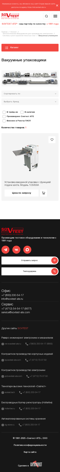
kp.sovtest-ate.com (13, 360)
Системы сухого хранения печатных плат (19, 35)
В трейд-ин (12, 112)
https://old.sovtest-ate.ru (36, 7)
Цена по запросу (21, 193)
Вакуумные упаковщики (48, 35)
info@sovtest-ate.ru (12, 299)
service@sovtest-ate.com (15, 312)
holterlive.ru (10, 409)
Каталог (13, 32)
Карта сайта (30, 452)
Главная (4, 32)
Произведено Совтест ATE (20, 116)
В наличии (30, 112)
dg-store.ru (9, 425)
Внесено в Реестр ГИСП (19, 121)
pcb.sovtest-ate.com (13, 376)
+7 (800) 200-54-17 (12, 295)
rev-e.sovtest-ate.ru (13, 344)
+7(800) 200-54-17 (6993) (41, 344)
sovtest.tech (10, 392)
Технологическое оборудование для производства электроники (28, 33)
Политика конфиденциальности (30, 445)
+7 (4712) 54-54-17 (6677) (16, 309)
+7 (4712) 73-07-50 (38, 360)
